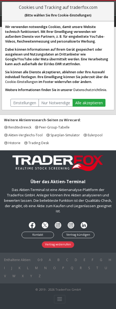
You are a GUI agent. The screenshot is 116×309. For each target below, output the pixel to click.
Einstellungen (24, 102)
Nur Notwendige (55, 102)
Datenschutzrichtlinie (89, 90)
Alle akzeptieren (89, 102)
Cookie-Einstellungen (21, 81)
